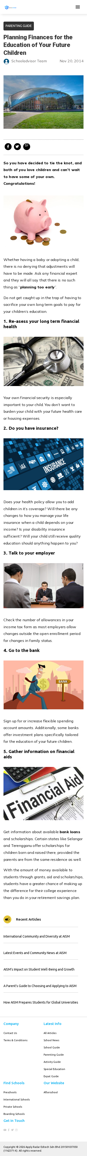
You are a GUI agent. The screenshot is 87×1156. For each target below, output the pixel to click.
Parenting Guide (54, 1054)
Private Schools (12, 1106)
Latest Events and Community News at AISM (35, 953)
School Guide (52, 1047)
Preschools (9, 1092)
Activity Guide (52, 1061)
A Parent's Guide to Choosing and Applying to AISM (40, 986)
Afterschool (51, 1092)
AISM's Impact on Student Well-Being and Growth (38, 969)
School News (51, 1040)
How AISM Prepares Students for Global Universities (40, 1002)
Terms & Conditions (15, 1040)
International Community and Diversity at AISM (36, 936)
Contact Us (10, 1033)
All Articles (50, 1033)
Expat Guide (51, 1076)
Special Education (54, 1069)
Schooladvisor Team (29, 61)
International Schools (16, 1099)
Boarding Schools (14, 1114)
